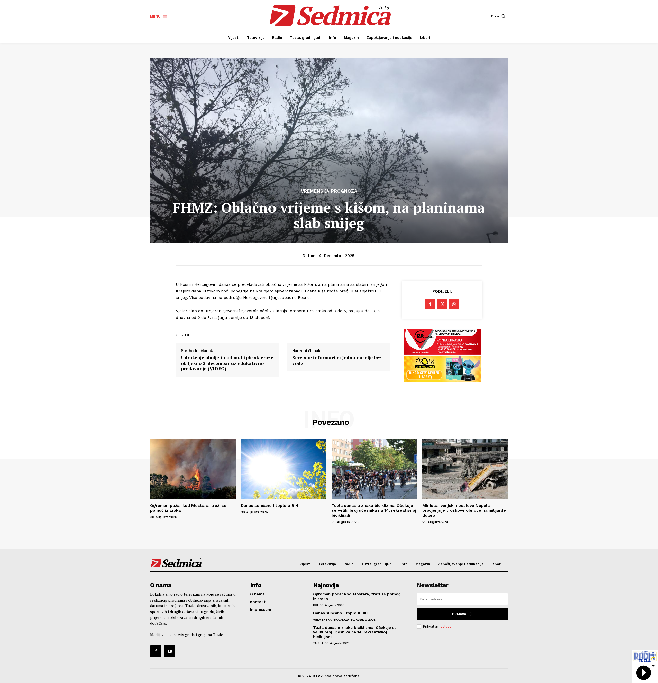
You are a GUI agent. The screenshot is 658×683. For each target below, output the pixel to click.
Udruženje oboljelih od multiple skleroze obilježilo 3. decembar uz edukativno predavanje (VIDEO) (227, 363)
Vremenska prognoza (329, 191)
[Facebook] (430, 304)
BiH (315, 605)
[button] (499, 16)
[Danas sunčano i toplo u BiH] (283, 469)
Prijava (459, 614)
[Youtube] (169, 651)
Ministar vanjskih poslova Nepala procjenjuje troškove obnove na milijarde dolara (464, 510)
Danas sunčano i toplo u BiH (269, 505)
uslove (446, 626)
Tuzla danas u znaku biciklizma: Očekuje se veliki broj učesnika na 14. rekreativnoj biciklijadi (374, 510)
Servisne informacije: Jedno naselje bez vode (337, 360)
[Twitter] (442, 304)
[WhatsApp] (454, 304)
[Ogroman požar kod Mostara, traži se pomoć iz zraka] (193, 469)
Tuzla (318, 643)
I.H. (187, 335)
